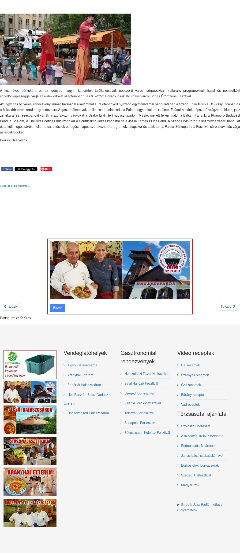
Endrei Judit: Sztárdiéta (198, 445)
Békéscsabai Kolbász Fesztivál (147, 432)
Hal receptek (190, 365)
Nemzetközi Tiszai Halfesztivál (146, 373)
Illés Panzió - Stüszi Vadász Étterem (86, 399)
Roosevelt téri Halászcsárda (88, 412)
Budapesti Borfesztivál (140, 422)
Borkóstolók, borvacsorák (199, 465)
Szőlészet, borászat (195, 426)
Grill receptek (190, 384)
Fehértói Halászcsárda (84, 384)
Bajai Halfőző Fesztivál (141, 383)
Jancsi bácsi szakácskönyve (201, 455)
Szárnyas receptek (194, 374)
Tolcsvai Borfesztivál (139, 412)
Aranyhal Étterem (80, 374)
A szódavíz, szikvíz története (201, 435)
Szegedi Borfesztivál (139, 393)
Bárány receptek (193, 394)
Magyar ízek (189, 485)
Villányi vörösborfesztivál (142, 403)
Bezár (57, 308)
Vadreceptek (190, 404)
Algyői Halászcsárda (82, 365)
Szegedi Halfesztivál (195, 475)
